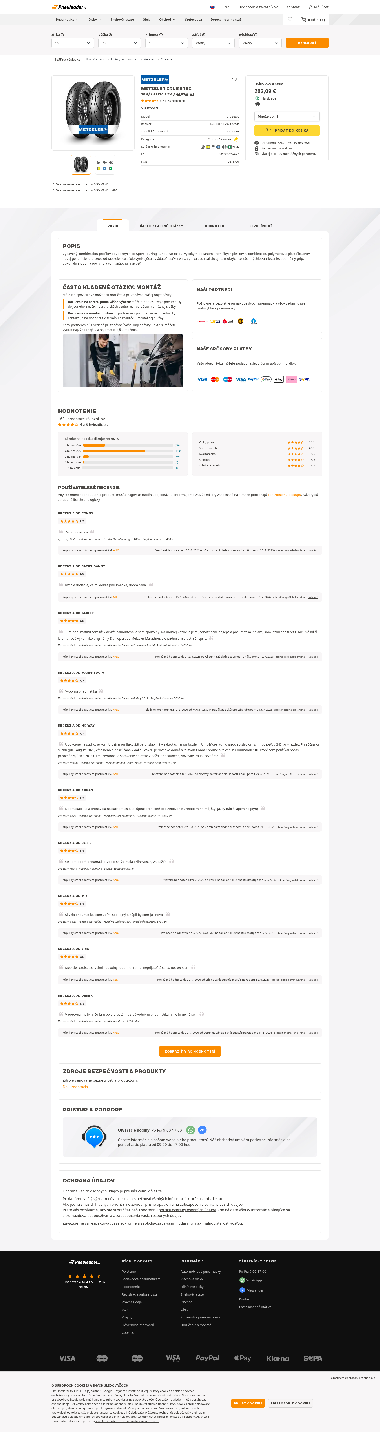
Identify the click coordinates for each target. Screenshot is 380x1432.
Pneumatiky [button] (65, 19)
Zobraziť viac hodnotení (190, 1051)
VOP (125, 1309)
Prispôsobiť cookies (290, 1403)
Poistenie (129, 1271)
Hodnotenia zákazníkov (258, 7)
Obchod (165, 19)
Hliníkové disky (192, 1286)
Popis (113, 226)
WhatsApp (254, 1280)
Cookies (128, 1332)
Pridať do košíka (291, 130)
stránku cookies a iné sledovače (123, 1412)
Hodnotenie (216, 226)
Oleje (146, 19)
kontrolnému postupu (284, 494)
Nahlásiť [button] (313, 550)
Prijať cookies (248, 1403)
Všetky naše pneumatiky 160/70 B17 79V (86, 190)
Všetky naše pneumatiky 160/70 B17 (83, 184)
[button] (123, 445)
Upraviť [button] (234, 124)
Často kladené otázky (161, 226)
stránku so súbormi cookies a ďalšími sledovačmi (127, 1421)
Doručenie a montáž (226, 19)
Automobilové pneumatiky (201, 1271)
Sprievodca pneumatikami (141, 1279)
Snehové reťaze (122, 19)
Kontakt (293, 7)
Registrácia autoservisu (139, 1294)
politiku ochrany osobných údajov (187, 1209)
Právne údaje (132, 1302)
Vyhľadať (307, 43)
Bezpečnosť (260, 226)
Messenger (255, 1290)
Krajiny (127, 1317)
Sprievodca (193, 19)
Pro (227, 7)
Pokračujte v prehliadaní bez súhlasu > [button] (352, 1378)
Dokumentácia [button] (75, 1086)
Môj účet (321, 7)
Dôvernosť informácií (138, 1325)
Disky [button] (93, 19)
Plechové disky (192, 1279)
